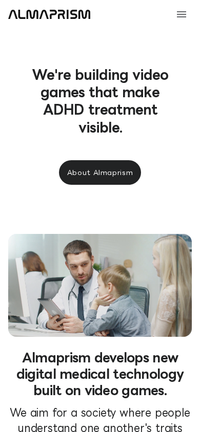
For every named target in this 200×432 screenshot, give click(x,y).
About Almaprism (100, 172)
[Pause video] (172, 317)
